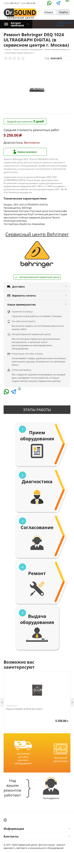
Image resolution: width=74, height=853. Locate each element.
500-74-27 (11, 3)
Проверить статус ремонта (65, 23)
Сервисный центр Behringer (37, 234)
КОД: (47, 58)
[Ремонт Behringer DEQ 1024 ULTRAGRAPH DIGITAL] (37, 88)
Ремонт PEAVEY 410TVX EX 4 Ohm (24, 709)
